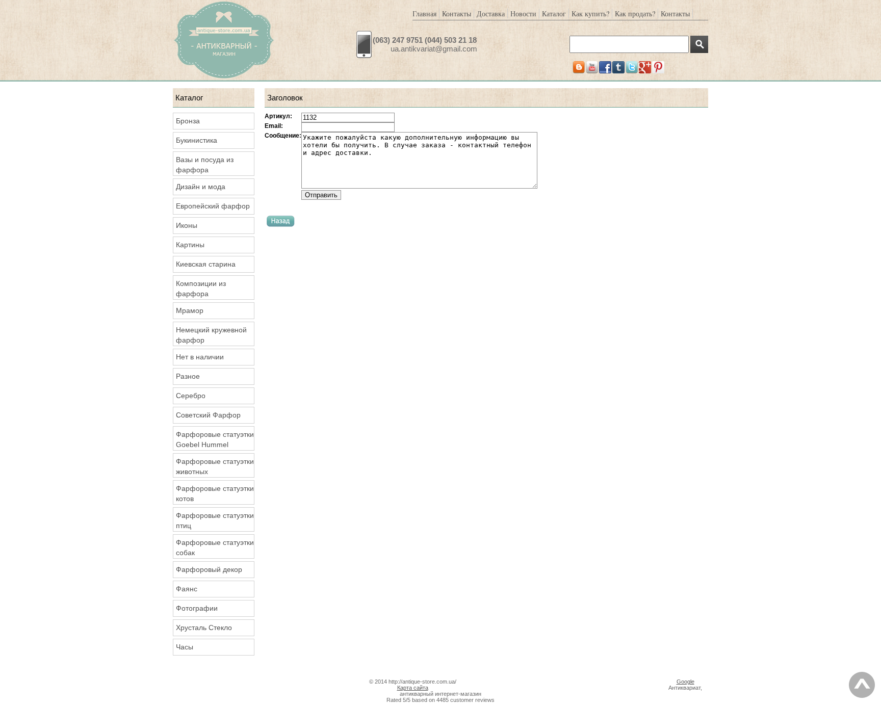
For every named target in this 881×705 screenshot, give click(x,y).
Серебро (190, 395)
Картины (190, 245)
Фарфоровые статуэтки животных (215, 466)
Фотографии (197, 608)
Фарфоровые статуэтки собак (215, 547)
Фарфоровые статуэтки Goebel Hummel (215, 439)
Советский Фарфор (208, 415)
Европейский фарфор (213, 206)
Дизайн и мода (200, 186)
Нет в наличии (200, 357)
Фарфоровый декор (209, 569)
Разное (188, 376)
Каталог (554, 13)
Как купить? (590, 13)
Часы (184, 647)
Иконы (186, 225)
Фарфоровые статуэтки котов (215, 493)
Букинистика (196, 140)
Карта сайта (412, 688)
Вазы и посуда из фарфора (205, 164)
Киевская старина (206, 264)
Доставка (491, 13)
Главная (424, 13)
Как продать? (635, 13)
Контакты (456, 13)
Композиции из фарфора (201, 288)
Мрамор (189, 310)
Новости (523, 13)
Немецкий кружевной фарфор (211, 335)
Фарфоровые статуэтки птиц (215, 520)
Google (685, 681)
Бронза (188, 121)
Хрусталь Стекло (204, 627)
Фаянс (186, 589)
